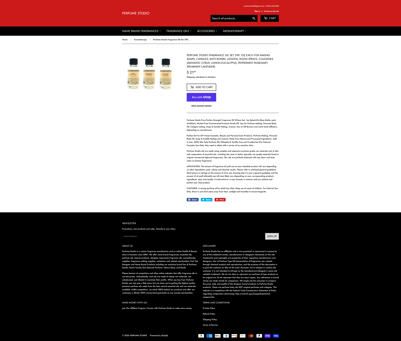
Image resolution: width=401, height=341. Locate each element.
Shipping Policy (210, 319)
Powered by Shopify (159, 335)
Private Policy (209, 308)
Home (125, 39)
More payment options (201, 105)
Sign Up (272, 236)
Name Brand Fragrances (140, 31)
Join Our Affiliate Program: (134, 308)
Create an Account (271, 11)
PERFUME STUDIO (135, 13)
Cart (272, 18)
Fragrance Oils (178, 31)
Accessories (206, 31)
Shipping (191, 77)
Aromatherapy (234, 31)
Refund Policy (209, 313)
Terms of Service (210, 324)
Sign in (257, 11)
